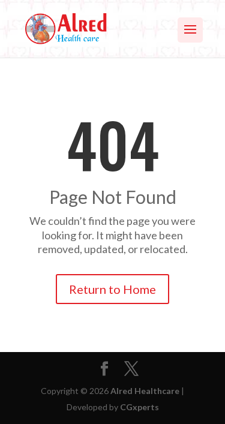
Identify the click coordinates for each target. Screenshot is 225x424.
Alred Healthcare (144, 391)
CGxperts (139, 407)
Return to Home (112, 289)
